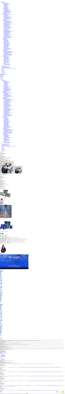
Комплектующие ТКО (6, 88)
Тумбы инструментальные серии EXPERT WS (8, 54)
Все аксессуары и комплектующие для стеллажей (8, 21)
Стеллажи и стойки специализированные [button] (6, 31)
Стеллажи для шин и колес (6, 30)
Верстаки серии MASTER (6, 45)
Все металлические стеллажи (5, 20)
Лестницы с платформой (6, 57)
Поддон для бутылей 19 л (6, 5)
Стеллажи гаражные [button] (5, 28)
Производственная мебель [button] (4, 116)
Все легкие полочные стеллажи (7, 25)
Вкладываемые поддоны (6, 4)
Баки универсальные (6, 9)
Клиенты (3, 69)
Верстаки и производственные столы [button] (6, 43)
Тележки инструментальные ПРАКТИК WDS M (8, 52)
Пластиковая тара (2, 354)
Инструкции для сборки (4, 72)
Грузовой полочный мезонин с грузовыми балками (8, 36)
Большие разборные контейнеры (7, 12)
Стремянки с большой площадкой (7, 59)
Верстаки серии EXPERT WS (6, 44)
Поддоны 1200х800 (5, 6)
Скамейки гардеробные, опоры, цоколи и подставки (8, 18)
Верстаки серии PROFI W (6, 46)
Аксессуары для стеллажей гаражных (7, 29)
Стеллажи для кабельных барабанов (7, 32)
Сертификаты (3, 70)
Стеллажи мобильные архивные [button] (6, 33)
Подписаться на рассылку (9, 362)
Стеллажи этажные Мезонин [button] (5, 35)
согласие (21, 367)
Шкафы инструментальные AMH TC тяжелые (8, 49)
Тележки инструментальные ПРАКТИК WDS (8, 51)
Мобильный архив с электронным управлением (8, 34)
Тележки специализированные (6, 62)
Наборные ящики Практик (6, 40)
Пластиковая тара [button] (3, 2)
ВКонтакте (5, 361)
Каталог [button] (1, 1)
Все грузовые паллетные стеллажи (7, 23)
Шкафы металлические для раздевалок (7, 19)
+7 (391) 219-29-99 (2, 76)
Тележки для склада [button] (4, 60)
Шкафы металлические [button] (4, 13)
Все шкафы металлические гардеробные (7, 17)
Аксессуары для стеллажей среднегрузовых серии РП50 (9, 22)
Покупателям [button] (2, 71)
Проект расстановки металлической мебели (6, 67)
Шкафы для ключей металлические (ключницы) (8, 16)
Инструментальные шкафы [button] (5, 47)
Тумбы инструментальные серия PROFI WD (8, 133)
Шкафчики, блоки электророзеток (7, 42)
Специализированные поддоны (7, 7)
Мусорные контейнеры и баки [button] (5, 8)
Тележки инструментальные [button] (5, 50)
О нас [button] (1, 68)
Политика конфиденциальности (3, 363)
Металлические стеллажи (3, 355)
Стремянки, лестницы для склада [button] (6, 56)
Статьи (0, 361)
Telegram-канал (2, 361)
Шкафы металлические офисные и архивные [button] (7, 14)
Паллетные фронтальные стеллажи (7, 24)
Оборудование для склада (3, 356)
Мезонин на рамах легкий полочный (7, 37)
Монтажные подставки (6, 58)
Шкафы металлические (2, 204)
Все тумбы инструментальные (6, 53)
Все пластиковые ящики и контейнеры (7, 11)
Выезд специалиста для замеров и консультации (6, 144)
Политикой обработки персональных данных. (36, 367)
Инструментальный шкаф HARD (7, 48)
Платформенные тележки (6, 61)
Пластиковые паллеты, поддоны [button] (6, 3)
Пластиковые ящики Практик (6, 41)
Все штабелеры (5, 63)
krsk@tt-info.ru (1, 352)
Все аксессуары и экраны (6, 39)
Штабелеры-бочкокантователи (6, 64)
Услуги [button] (1, 65)
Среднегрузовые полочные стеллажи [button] (6, 26)
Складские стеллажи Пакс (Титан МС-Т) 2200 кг (8, 27)
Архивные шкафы (5, 15)
